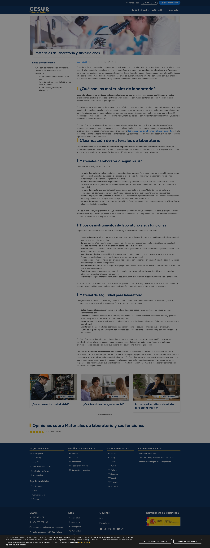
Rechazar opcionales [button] (187, 541)
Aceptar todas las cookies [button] (155, 541)
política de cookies (84, 542)
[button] (70, 544)
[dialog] (105, 541)
